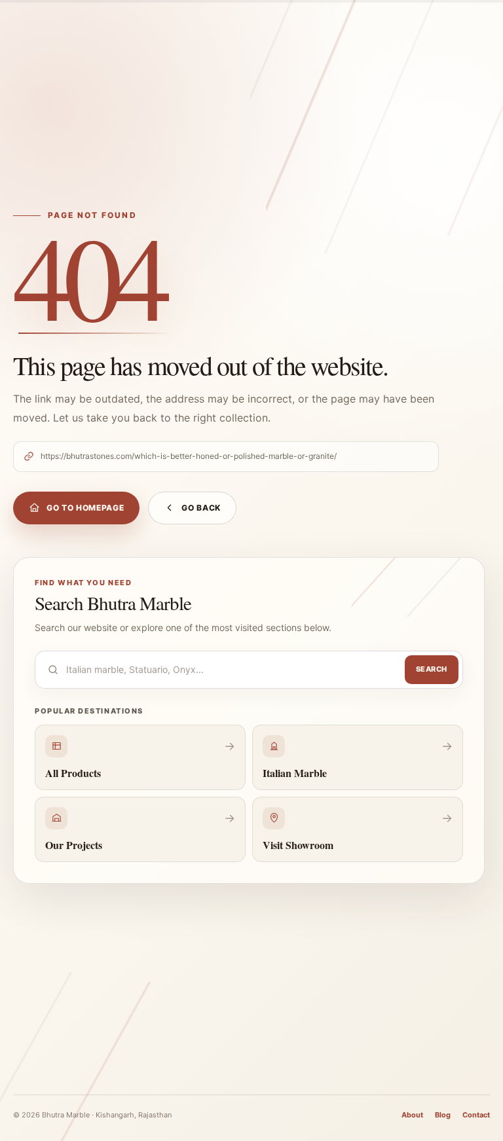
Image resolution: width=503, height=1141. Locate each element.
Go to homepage (85, 508)
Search (431, 669)
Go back (201, 508)
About (412, 1114)
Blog (443, 1114)
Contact (476, 1114)
